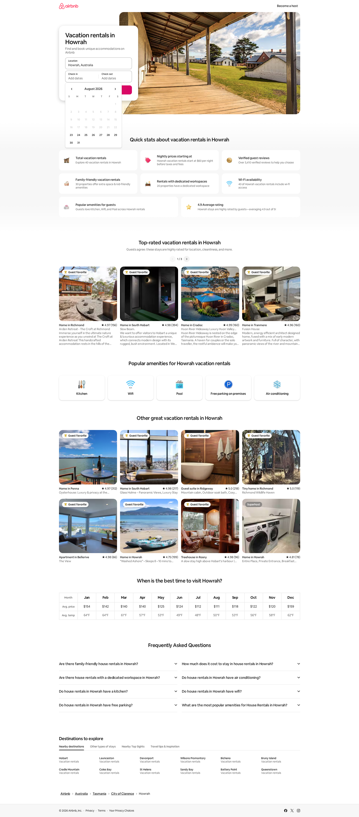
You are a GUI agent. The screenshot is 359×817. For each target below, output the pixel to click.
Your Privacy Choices (121, 810)
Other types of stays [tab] (103, 746)
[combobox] (98, 65)
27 (100, 135)
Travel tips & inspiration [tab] (165, 746)
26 (93, 135)
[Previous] (173, 259)
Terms (102, 810)
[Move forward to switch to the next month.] (115, 89)
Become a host (287, 6)
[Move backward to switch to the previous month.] (72, 89)
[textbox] (82, 78)
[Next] (187, 259)
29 (115, 135)
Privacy (90, 810)
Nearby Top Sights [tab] (133, 746)
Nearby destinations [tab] (71, 746)
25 (85, 135)
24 (78, 135)
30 (71, 142)
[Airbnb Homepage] (68, 6)
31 (78, 142)
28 (108, 135)
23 (71, 135)
